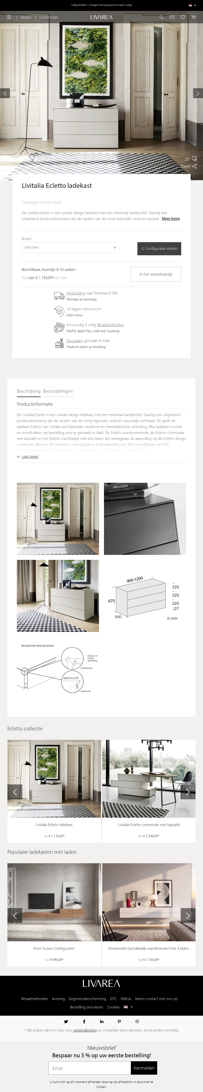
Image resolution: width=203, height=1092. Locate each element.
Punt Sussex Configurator (54, 949)
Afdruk (126, 999)
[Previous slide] (14, 791)
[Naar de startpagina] (101, 17)
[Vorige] (5, 93)
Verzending (76, 293)
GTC (113, 999)
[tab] (29, 392)
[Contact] (172, 17)
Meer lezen (171, 219)
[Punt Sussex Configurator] (54, 902)
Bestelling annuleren (86, 1007)
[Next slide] (188, 791)
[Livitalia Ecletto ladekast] (54, 779)
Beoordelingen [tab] (58, 391)
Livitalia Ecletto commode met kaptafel (149, 825)
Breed (26, 239)
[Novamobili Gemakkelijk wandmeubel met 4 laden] (149, 902)
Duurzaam (75, 341)
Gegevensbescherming (87, 999)
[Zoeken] (163, 17)
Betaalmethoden (110, 325)
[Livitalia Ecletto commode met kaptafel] (149, 779)
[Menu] (9, 17)
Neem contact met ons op (156, 999)
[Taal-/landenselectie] (192, 5)
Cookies (113, 1007)
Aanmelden (144, 1068)
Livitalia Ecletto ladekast (54, 825)
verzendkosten (85, 1031)
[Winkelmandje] (192, 17)
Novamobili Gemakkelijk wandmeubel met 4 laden (148, 949)
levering (58, 999)
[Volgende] (198, 93)
